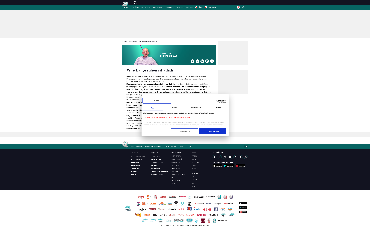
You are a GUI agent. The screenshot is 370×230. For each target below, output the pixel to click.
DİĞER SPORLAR (157, 174)
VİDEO (200, 7)
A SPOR (194, 177)
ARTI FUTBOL (176, 181)
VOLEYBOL (195, 165)
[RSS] (246, 157)
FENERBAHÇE (146, 7)
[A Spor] (125, 5)
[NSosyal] (241, 157)
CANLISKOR (135, 2)
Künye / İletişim (185, 147)
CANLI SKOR (135, 165)
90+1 (173, 184)
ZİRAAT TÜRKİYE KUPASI (159, 171)
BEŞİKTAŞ (136, 7)
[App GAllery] (240, 165)
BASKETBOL (189, 7)
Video (194, 153)
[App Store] (218, 165)
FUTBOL (180, 7)
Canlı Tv (195, 174)
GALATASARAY (157, 7)
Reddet (156, 100)
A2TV (193, 186)
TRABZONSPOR (170, 7)
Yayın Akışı (138, 147)
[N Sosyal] (202, 61)
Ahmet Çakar (133, 41)
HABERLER (135, 162)
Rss (132, 147)
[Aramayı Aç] (246, 146)
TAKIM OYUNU (176, 168)
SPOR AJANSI (176, 162)
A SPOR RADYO (136, 159)
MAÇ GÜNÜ (175, 178)
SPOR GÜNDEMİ (177, 159)
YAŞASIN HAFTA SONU (178, 174)
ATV (193, 183)
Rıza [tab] (152, 108)
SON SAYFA (175, 171)
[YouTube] (230, 157)
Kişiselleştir (184, 131)
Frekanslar (148, 147)
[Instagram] (225, 157)
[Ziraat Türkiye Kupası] (238, 7)
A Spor (124, 41)
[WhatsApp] (212, 61)
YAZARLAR (135, 168)
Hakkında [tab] (217, 107)
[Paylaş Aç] (243, 7)
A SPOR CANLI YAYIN (138, 156)
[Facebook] (193, 61)
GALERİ (133, 171)
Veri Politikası (159, 147)
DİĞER (194, 168)
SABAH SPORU (176, 156)
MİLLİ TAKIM (195, 162)
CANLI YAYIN (212, 7)
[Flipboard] (207, 61)
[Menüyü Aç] (247, 7)
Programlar (176, 153)
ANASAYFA (135, 153)
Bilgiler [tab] (174, 107)
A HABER (194, 180)
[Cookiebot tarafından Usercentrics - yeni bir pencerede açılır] (217, 101)
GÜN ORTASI (175, 165)
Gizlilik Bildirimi (172, 147)
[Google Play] (229, 165)
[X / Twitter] (197, 61)
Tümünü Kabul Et (213, 131)
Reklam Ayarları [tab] (196, 107)
